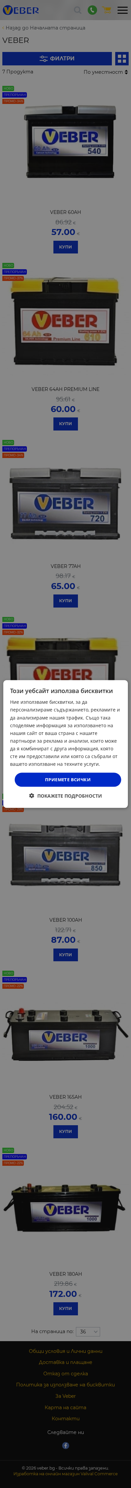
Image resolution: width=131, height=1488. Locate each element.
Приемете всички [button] (68, 780)
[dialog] (65, 744)
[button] (65, 795)
